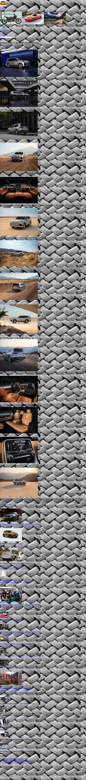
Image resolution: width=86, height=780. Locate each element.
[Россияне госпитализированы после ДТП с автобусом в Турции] (4, 701)
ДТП (4, 32)
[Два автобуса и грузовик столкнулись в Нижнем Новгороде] (11, 684)
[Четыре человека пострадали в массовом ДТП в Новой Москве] (4, 748)
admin (8, 45)
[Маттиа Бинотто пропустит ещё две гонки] (4, 617)
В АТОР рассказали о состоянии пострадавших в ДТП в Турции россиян (20, 715)
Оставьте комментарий (15, 45)
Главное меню (3, 38)
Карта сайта (5, 35)
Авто (4, 28)
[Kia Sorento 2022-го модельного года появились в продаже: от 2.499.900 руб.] (11, 521)
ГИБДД (4, 31)
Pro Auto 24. (2, 8)
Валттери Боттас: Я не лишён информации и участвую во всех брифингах (20, 604)
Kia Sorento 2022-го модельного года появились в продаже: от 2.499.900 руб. (21, 524)
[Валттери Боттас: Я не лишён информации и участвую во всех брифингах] (11, 601)
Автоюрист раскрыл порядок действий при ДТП (13, 758)
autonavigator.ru (8, 504)
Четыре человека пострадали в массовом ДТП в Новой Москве (17, 751)
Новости (4, 27)
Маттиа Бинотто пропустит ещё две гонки (11, 620)
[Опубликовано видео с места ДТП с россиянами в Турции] (4, 724)
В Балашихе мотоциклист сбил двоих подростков (13, 759)
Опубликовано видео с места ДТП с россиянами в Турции (16, 727)
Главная (4, 26)
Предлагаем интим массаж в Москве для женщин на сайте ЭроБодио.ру (15, 582)
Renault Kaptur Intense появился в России (11, 543)
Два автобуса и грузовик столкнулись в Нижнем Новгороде (16, 688)
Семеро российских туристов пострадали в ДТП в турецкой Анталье (19, 739)
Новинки (4, 30)
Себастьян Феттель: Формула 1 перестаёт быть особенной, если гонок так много (22, 655)
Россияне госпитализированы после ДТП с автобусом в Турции (17, 703)
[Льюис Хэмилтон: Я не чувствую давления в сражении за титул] (4, 665)
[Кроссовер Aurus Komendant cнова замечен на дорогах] (11, 560)
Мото (4, 29)
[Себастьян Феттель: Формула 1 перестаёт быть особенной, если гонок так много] (4, 653)
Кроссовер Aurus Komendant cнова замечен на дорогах (15, 563)
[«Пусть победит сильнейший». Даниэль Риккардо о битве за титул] (4, 629)
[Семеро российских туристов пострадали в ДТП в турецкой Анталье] (4, 736)
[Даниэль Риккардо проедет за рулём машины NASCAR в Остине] (4, 641)
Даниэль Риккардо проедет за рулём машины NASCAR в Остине (18, 643)
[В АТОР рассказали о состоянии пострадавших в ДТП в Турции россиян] (4, 713)
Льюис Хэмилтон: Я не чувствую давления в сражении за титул (17, 667)
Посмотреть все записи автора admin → (8, 580)
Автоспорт (5, 33)
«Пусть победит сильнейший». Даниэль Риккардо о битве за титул (18, 631)
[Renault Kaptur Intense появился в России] (11, 541)
